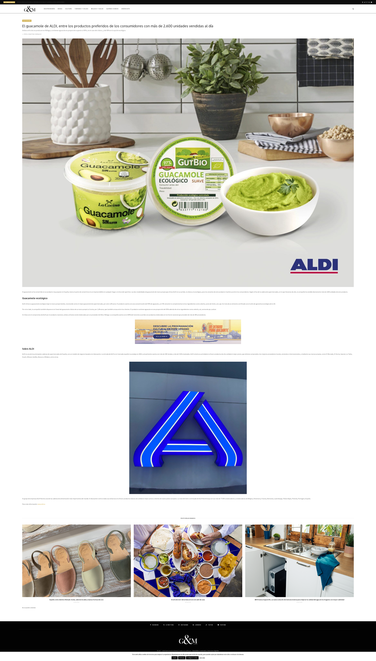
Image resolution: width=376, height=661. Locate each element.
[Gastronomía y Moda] (30, 9)
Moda (60, 9)
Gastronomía (49, 9)
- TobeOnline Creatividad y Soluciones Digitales (205, 651)
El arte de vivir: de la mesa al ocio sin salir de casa (188, 600)
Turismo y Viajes (81, 9)
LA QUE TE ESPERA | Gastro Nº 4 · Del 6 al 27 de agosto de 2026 (35, 2)
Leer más (202, 658)
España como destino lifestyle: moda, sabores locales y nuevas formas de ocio (76, 600)
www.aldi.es (41, 504)
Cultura (68, 9)
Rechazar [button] (181, 658)
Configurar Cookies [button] (192, 658)
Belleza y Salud (97, 9)
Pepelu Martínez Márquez (33, 34)
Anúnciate (125, 9)
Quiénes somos (112, 9)
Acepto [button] (174, 658)
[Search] (352, 8)
